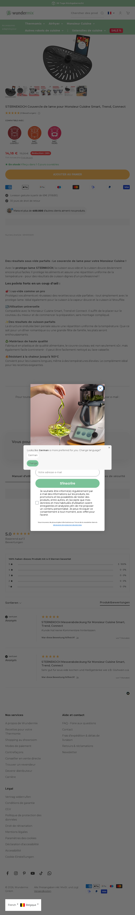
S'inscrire (67, 483)
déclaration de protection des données (67, 525)
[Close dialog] (100, 388)
